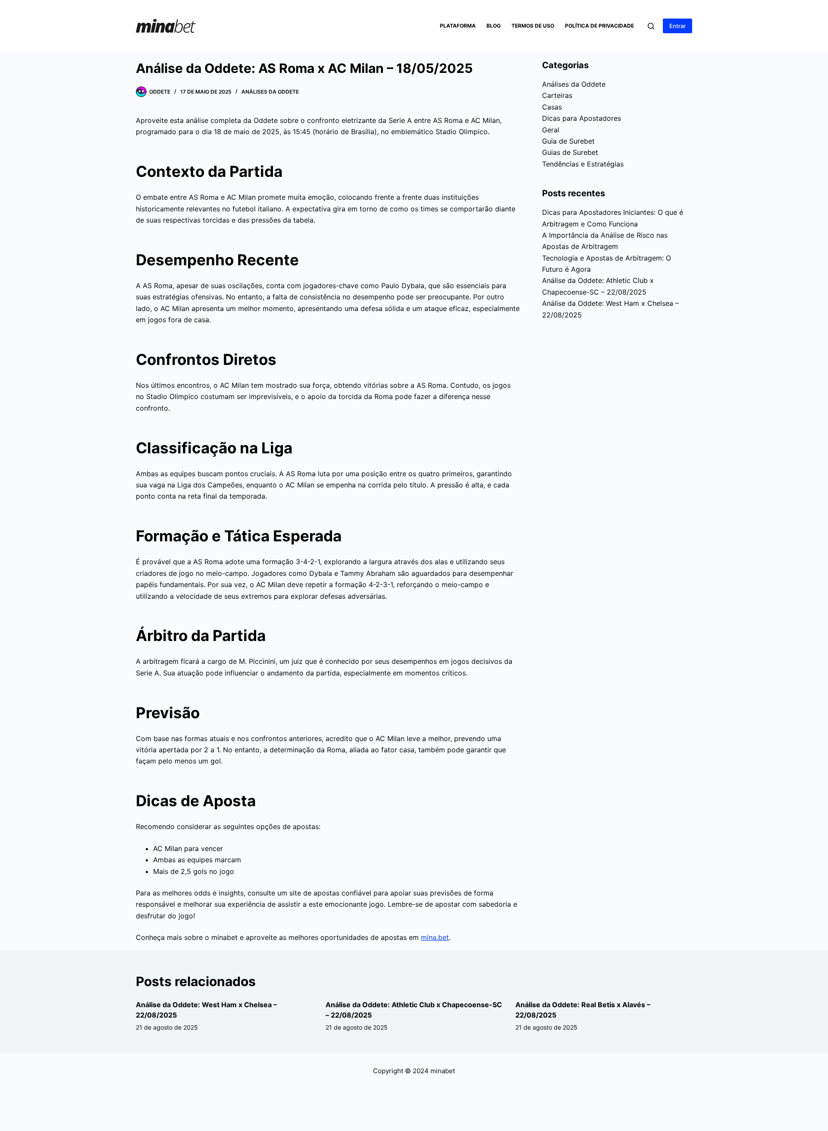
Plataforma (458, 25)
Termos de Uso (532, 25)
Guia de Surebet (568, 141)
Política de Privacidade (599, 25)
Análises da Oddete (270, 91)
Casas (552, 107)
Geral (550, 130)
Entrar (677, 25)
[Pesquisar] (651, 26)
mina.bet (435, 937)
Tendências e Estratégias (583, 164)
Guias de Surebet (570, 152)
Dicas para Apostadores (581, 118)
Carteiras (557, 95)
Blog (493, 25)
